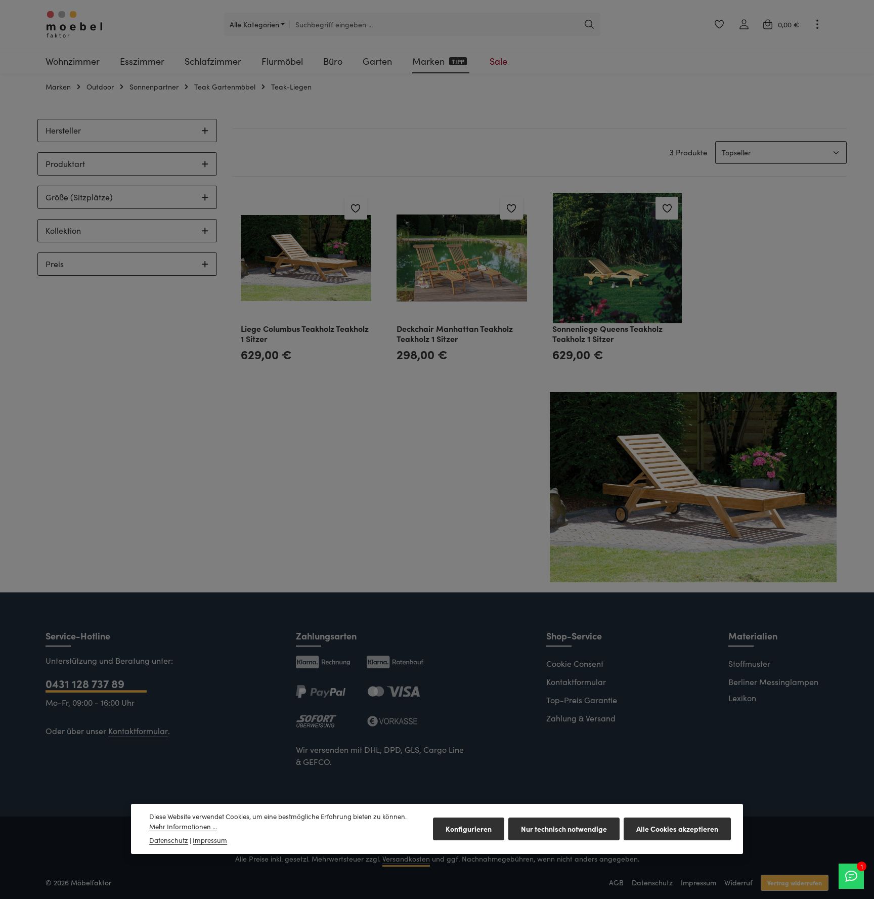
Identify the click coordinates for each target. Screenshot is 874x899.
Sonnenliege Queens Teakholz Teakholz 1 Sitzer (607, 333)
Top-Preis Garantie (581, 700)
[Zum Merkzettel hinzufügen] (355, 208)
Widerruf (738, 882)
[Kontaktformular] (851, 876)
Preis (55, 264)
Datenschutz (652, 882)
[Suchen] (589, 24)
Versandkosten (406, 859)
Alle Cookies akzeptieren (677, 829)
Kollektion (63, 230)
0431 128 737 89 (85, 683)
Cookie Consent (574, 663)
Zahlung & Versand (581, 718)
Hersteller (63, 130)
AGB (616, 882)
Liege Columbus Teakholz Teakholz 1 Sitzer (305, 333)
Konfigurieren (469, 829)
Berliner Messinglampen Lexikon (773, 689)
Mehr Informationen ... (183, 826)
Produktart (65, 163)
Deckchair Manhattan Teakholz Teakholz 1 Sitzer (455, 333)
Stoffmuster (749, 663)
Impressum (698, 882)
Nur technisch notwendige (564, 829)
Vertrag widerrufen (794, 882)
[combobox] (434, 24)
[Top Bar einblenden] (817, 24)
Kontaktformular (138, 730)
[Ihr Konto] (743, 24)
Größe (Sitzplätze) (79, 197)
